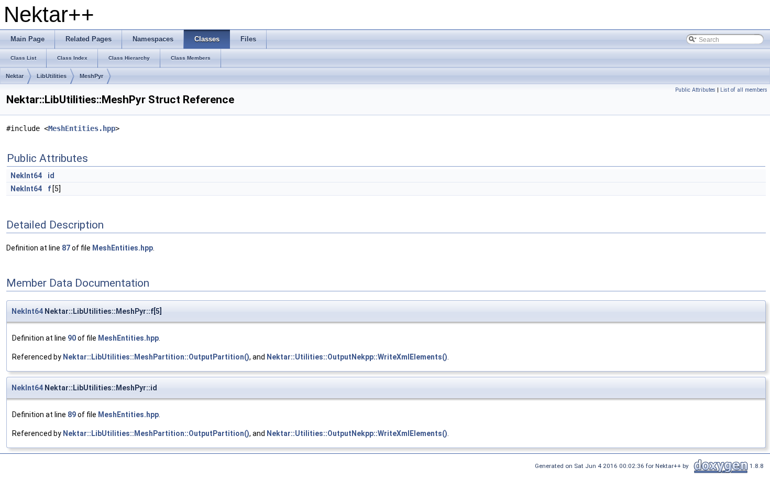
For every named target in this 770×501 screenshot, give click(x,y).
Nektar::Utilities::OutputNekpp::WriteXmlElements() (357, 357)
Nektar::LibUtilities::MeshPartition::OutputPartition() (156, 357)
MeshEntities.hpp (81, 128)
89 (72, 414)
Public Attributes (695, 89)
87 (66, 248)
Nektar (15, 76)
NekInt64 (26, 175)
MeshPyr (91, 76)
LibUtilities (52, 76)
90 (72, 338)
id (51, 175)
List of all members (743, 89)
